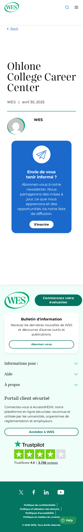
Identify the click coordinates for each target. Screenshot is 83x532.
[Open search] (67, 7)
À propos (12, 384)
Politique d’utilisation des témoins (39, 509)
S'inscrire (41, 224)
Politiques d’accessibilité (39, 513)
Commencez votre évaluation (58, 300)
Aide (8, 374)
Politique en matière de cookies (41, 517)
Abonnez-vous (41, 344)
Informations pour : (21, 363)
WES (11, 102)
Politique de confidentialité (39, 505)
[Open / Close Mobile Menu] (76, 7)
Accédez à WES (41, 432)
